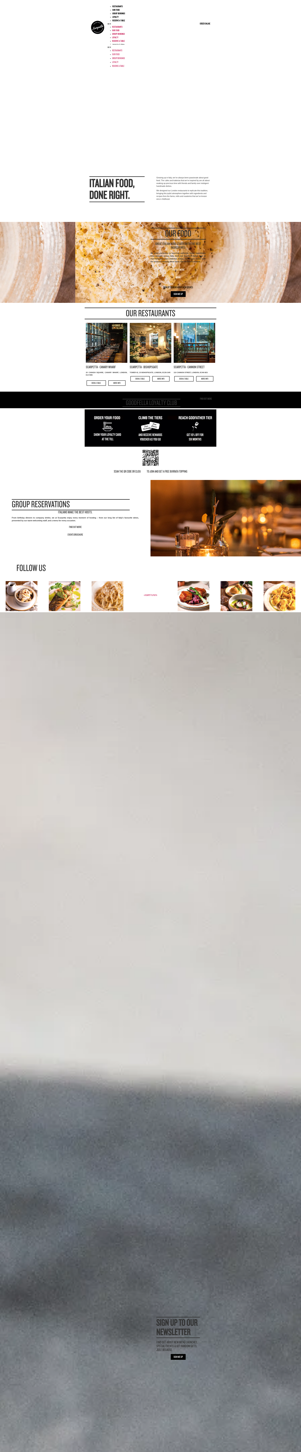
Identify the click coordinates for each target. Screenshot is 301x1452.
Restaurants (117, 6)
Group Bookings (118, 13)
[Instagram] (150, 587)
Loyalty (115, 17)
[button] (149, 23)
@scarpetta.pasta (150, 595)
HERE (143, 471)
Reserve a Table (118, 20)
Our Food (116, 10)
